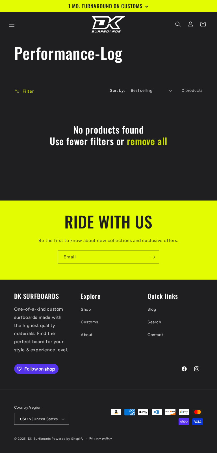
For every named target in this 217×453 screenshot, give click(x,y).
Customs (89, 322)
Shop (86, 309)
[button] (12, 24)
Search (154, 322)
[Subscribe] (153, 257)
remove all (147, 141)
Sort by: (117, 90)
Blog (151, 309)
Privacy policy (100, 438)
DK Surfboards (39, 439)
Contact (155, 334)
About (87, 334)
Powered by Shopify (68, 439)
